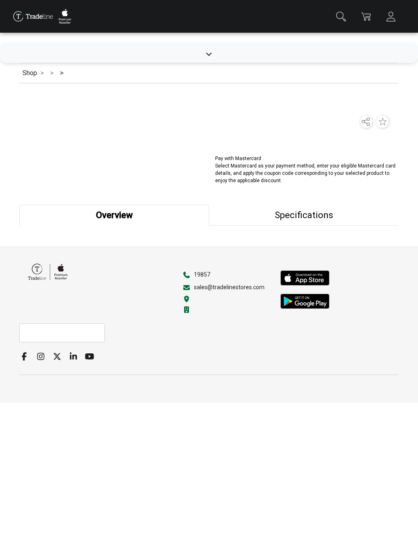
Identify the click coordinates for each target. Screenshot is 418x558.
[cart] (366, 16)
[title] (33, 16)
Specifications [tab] (304, 215)
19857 (202, 274)
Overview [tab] (114, 215)
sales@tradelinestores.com (229, 287)
